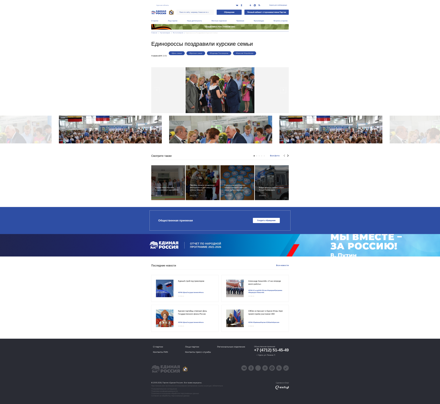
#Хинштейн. (260, 292)
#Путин (264, 290)
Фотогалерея (178, 33)
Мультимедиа (259, 21)
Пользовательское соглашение (164, 389)
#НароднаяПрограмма (274, 290)
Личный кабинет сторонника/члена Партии (266, 12)
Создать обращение (266, 220)
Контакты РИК (160, 352)
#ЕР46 (180, 292)
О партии (154, 21)
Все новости (282, 265)
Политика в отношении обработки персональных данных (175, 393)
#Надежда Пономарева (219, 53)
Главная (154, 33)
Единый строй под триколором (191, 281)
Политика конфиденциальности (164, 391)
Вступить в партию (281, 21)
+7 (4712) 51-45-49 (271, 350)
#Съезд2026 (257, 290)
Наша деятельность (194, 21)
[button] (254, 155)
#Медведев (252, 292)
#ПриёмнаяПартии (259, 322)
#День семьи (177, 53)
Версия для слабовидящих (278, 5)
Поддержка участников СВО (220, 27)
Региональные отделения (231, 347)
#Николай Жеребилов (244, 53)
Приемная (240, 21)
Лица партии (172, 21)
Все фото (275, 156)
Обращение (229, 12)
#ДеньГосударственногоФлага (193, 292)
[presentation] (157, 90)
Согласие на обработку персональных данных (170, 396)
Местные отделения (219, 21)
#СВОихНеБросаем (272, 322)
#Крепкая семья (195, 53)
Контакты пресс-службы (198, 352)
